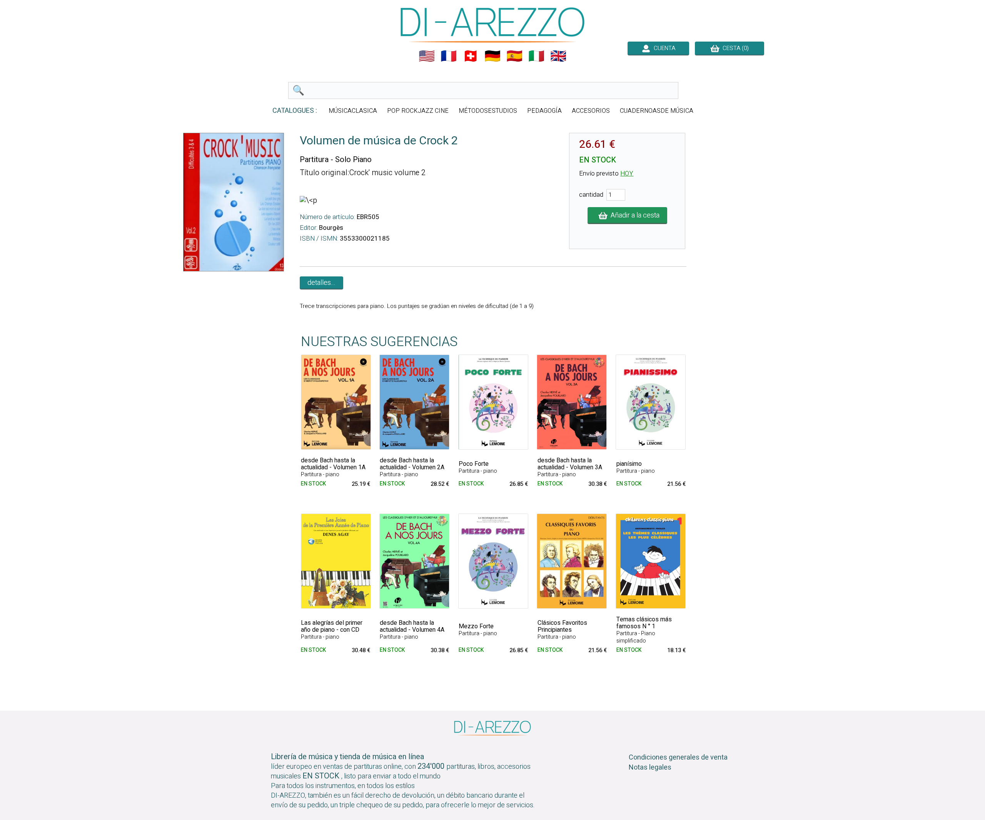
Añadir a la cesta (633, 215)
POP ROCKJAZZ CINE (418, 110)
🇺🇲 (427, 56)
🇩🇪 (492, 56)
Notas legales (650, 767)
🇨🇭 (470, 56)
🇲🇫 (449, 56)
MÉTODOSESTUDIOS (488, 110)
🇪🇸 (514, 56)
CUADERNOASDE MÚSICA (656, 110)
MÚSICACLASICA (353, 110)
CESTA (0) (734, 48)
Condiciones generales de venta (678, 757)
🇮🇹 (536, 56)
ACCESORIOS (591, 110)
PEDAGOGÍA (544, 110)
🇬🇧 (558, 56)
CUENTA (663, 48)
